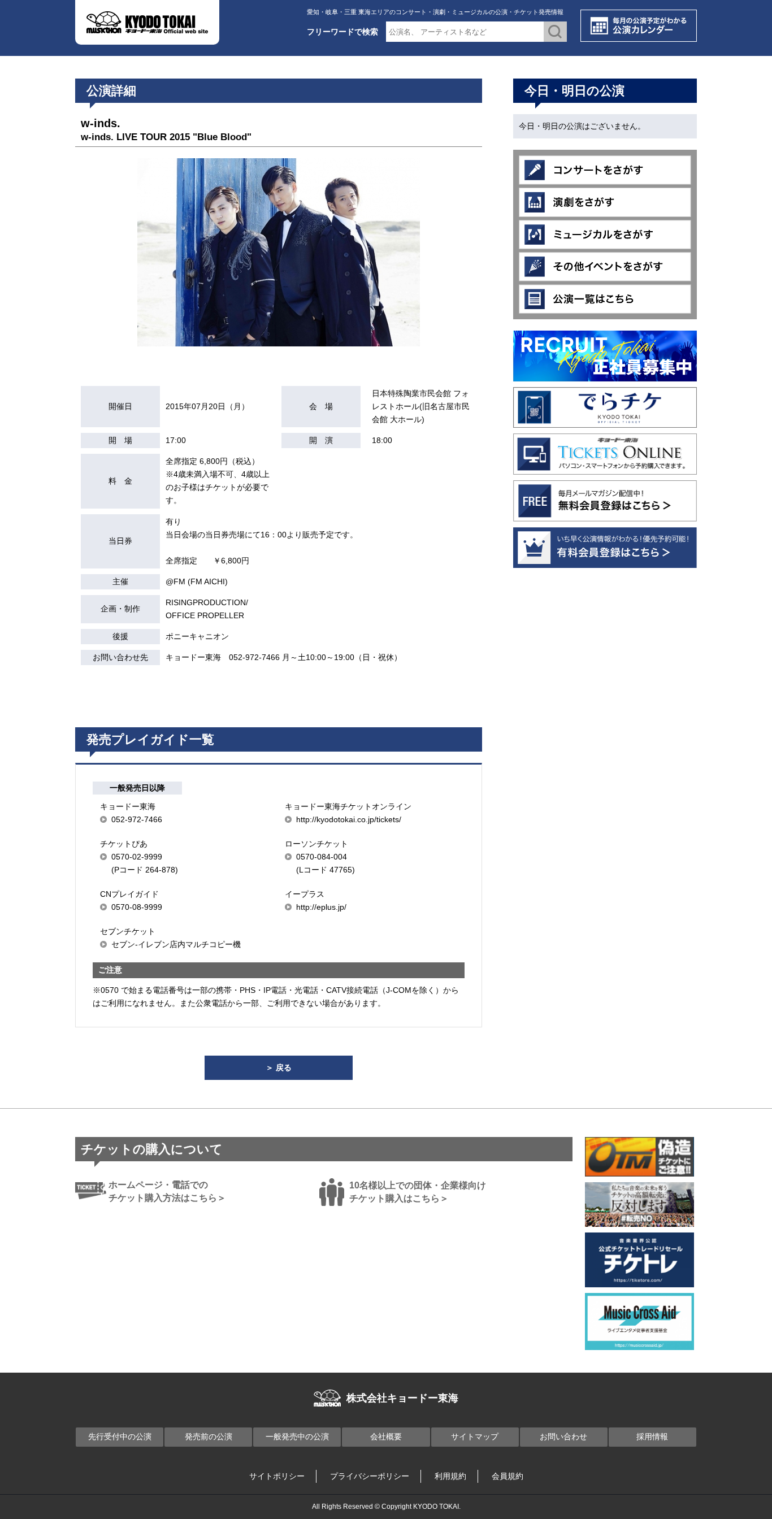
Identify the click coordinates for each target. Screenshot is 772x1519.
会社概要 (386, 1436)
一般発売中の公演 (297, 1436)
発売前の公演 (208, 1436)
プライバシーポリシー (369, 1476)
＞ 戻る (279, 1067)
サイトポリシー (277, 1476)
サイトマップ (474, 1436)
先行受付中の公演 (119, 1436)
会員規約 (507, 1476)
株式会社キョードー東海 (402, 1398)
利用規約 (450, 1476)
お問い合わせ (563, 1436)
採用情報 (652, 1436)
